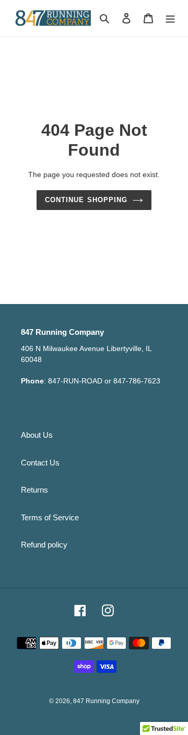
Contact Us (40, 462)
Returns (34, 489)
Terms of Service (50, 517)
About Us (37, 434)
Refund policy (44, 544)
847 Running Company (106, 701)
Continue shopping (86, 200)
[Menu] (170, 18)
